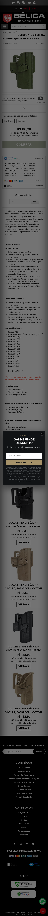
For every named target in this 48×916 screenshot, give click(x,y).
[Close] (42, 434)
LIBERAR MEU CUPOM (24, 462)
